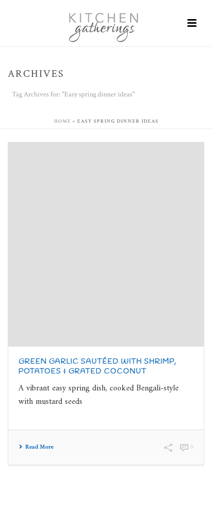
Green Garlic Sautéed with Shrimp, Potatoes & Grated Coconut (97, 366)
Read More (39, 447)
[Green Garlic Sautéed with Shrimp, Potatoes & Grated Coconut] (106, 244)
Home (62, 121)
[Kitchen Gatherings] (106, 23)
